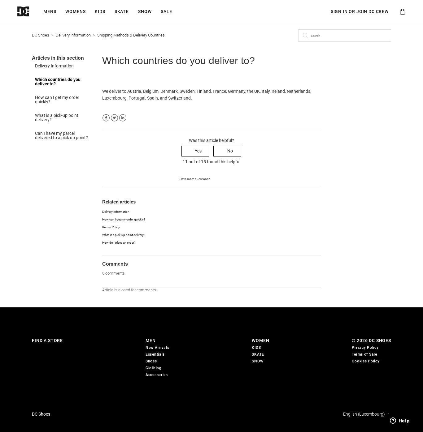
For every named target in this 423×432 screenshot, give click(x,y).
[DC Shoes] (30, 12)
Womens (75, 11)
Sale (166, 11)
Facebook (106, 118)
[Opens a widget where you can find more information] (400, 421)
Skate (122, 11)
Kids (100, 11)
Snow (144, 11)
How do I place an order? (119, 242)
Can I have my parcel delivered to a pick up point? (61, 135)
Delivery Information (73, 35)
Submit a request (227, 178)
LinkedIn (123, 118)
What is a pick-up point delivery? (56, 117)
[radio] (195, 151)
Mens (49, 11)
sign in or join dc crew (360, 11)
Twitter (114, 118)
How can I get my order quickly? (57, 99)
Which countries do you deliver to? (58, 81)
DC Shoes (40, 35)
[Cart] (402, 12)
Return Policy (111, 227)
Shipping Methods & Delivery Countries (131, 35)
